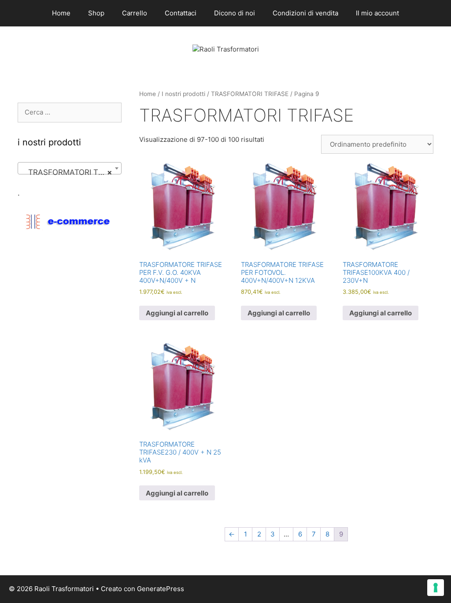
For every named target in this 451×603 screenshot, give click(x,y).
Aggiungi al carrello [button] (177, 313)
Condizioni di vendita (305, 13)
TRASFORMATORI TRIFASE (249, 93)
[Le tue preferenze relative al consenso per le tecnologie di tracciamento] (435, 587)
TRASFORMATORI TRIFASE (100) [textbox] (71, 172)
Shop (96, 13)
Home (61, 13)
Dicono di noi (234, 13)
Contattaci (180, 13)
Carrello (134, 13)
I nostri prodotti (183, 93)
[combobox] (70, 168)
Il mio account (377, 13)
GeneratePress (160, 589)
